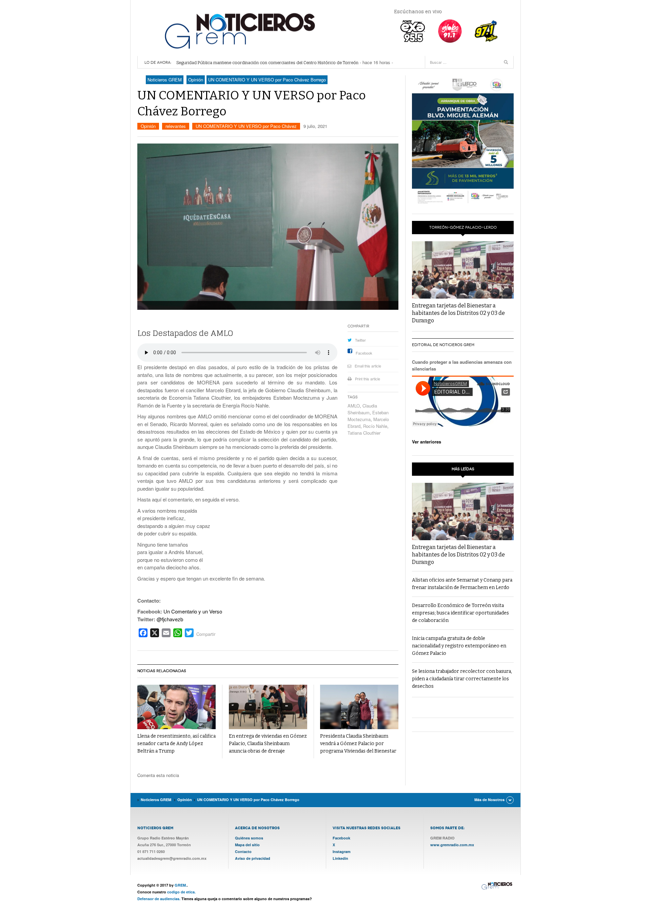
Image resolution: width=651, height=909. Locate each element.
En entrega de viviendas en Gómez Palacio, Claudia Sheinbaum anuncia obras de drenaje (268, 743)
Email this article (368, 365)
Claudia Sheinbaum (362, 409)
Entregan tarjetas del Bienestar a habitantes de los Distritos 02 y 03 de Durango (458, 313)
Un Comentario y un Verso (192, 611)
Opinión (148, 126)
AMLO (354, 405)
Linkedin (340, 858)
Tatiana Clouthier (364, 433)
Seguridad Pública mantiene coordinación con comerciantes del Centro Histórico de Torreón (267, 62)
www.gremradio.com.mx (452, 844)
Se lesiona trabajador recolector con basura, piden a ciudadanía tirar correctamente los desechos (462, 678)
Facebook (364, 353)
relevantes (175, 126)
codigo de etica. (181, 891)
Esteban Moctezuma (368, 415)
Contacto (243, 851)
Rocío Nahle (375, 426)
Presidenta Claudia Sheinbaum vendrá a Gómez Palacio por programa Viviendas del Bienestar (358, 743)
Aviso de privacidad (252, 858)
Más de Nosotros (489, 799)
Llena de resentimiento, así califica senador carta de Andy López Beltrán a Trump (176, 743)
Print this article (367, 378)
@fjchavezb (170, 619)
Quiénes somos (249, 837)
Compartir (205, 634)
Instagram (342, 851)
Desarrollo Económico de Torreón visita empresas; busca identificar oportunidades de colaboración (460, 613)
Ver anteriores (426, 441)
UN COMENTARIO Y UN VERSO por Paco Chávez (246, 126)
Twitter (360, 340)
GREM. (181, 885)
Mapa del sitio (247, 844)
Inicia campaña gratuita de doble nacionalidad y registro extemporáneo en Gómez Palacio (459, 646)
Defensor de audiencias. (158, 898)
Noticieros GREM (239, 30)
